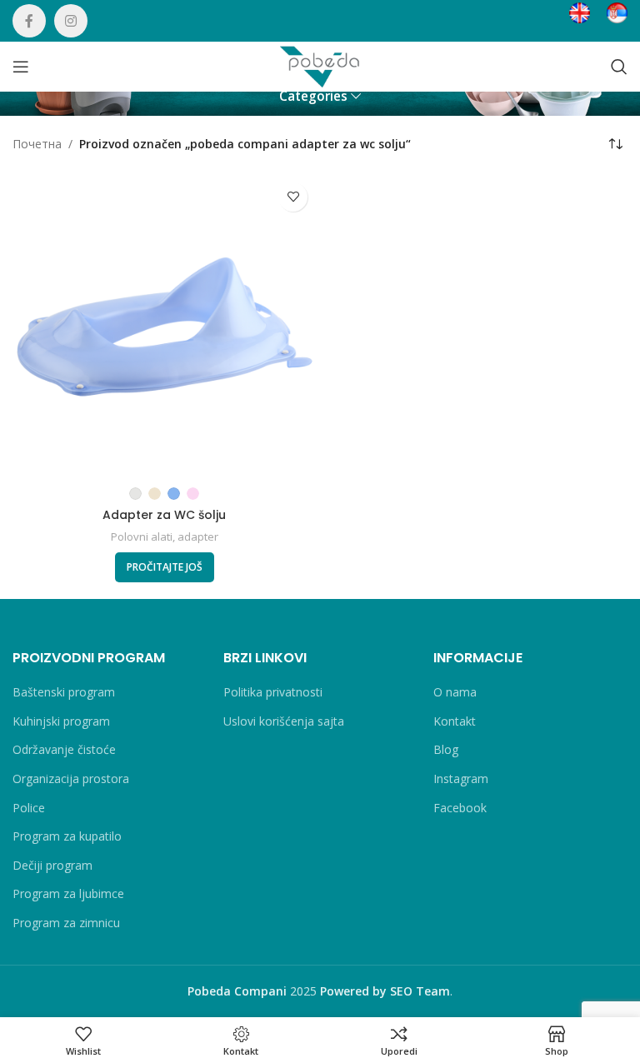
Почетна (37, 144)
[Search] (619, 66)
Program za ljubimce (68, 893)
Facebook (460, 808)
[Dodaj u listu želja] (293, 197)
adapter (198, 536)
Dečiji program (52, 865)
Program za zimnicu (66, 923)
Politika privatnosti (272, 692)
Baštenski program (63, 692)
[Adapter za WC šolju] (164, 325)
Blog (445, 749)
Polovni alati (141, 536)
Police (28, 808)
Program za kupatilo (67, 836)
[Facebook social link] (29, 20)
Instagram (460, 778)
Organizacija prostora (70, 778)
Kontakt (454, 721)
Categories (313, 96)
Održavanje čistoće (64, 749)
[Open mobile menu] (21, 66)
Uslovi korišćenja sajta (283, 721)
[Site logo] (319, 65)
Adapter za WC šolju (164, 515)
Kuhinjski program (61, 721)
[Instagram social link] (71, 20)
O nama (455, 692)
